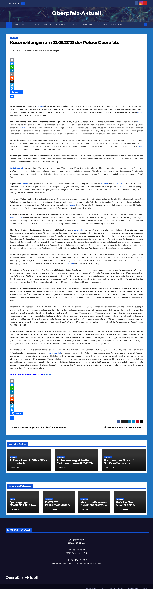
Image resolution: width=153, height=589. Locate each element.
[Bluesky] (76, 63)
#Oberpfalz (29, 50)
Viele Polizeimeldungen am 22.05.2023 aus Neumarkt (39, 427)
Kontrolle (24, 183)
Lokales (35, 25)
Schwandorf (79, 230)
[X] (76, 81)
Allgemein (88, 25)
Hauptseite (20, 25)
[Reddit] (76, 78)
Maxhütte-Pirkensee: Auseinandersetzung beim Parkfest (94, 505)
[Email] (76, 60)
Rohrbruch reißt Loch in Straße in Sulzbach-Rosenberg (119, 463)
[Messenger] (76, 88)
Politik (47, 25)
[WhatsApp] (76, 67)
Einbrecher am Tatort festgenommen (122, 427)
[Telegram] (76, 85)
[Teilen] (76, 96)
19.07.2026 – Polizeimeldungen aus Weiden (57, 505)
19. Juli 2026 (16, 509)
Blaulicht (61, 25)
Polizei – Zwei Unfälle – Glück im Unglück (28, 462)
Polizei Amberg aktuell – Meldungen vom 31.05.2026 (74, 462)
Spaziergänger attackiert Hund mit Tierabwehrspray (22, 505)
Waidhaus (104, 183)
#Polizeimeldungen (51, 50)
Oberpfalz (47, 374)
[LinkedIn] (76, 70)
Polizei (41, 106)
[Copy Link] (76, 74)
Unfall (140, 146)
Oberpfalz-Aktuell (76, 13)
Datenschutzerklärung (110, 25)
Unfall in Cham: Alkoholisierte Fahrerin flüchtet (127, 505)
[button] (141, 25)
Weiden (72, 205)
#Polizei (38, 50)
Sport (75, 25)
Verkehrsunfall (16, 168)
